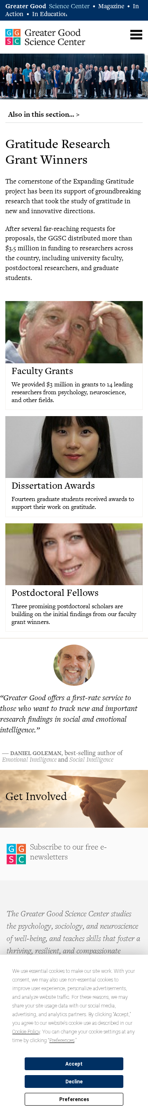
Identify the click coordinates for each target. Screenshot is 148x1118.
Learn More (74, 799)
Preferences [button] (61, 1040)
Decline (74, 1082)
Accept (74, 1064)
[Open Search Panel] (120, 33)
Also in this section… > (44, 114)
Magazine (111, 6)
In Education (49, 14)
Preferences (74, 1099)
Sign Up (74, 854)
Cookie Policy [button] (26, 1032)
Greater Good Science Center (45, 36)
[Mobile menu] (136, 35)
